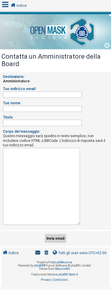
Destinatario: (14, 77)
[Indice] (55, 31)
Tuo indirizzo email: (19, 89)
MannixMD (62, 268)
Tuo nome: (12, 103)
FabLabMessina (60, 262)
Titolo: (8, 117)
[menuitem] (46, 253)
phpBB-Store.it (68, 274)
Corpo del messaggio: (21, 131)
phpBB (39, 265)
